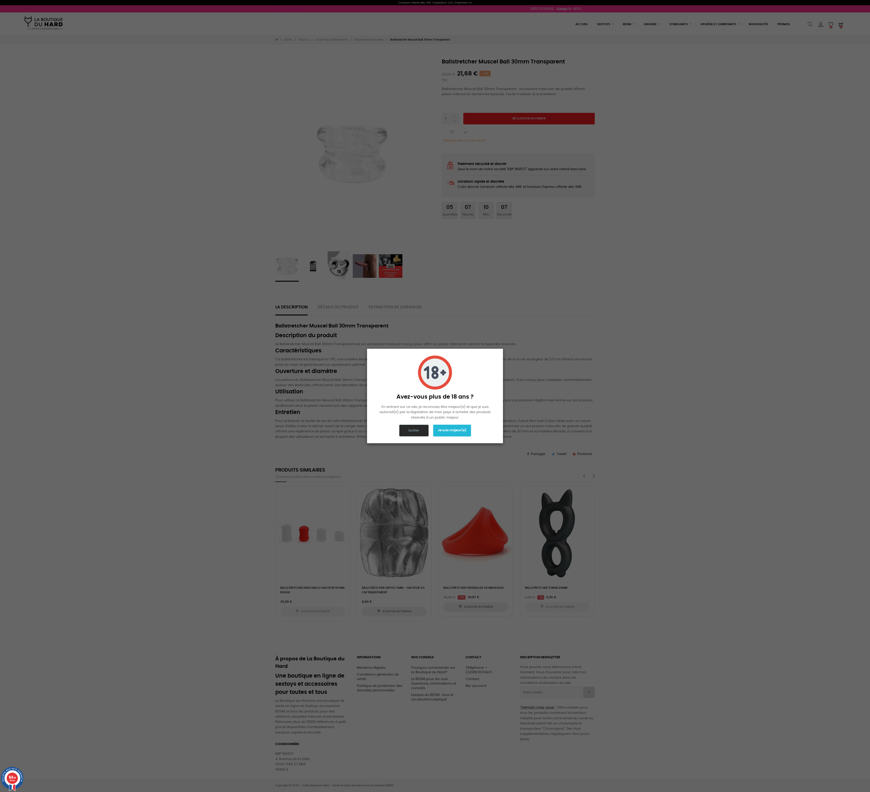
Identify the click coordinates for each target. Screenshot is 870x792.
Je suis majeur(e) (452, 430)
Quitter (413, 430)
